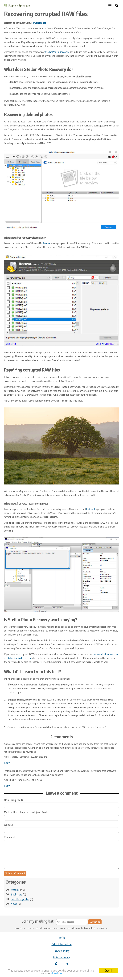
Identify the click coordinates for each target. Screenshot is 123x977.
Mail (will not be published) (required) (26, 812)
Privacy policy (61, 951)
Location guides (20, 899)
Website (8, 824)
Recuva (46, 243)
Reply (7, 762)
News (14, 904)
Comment (9, 837)
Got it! (108, 970)
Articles (15, 890)
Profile (61, 937)
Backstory (16, 894)
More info (56, 973)
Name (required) (13, 800)
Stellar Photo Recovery (57, 52)
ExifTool (90, 509)
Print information (62, 944)
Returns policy (61, 957)
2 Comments (39, 23)
